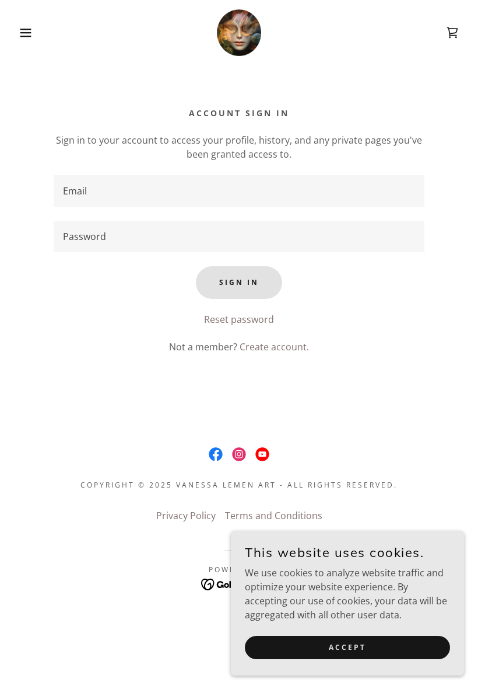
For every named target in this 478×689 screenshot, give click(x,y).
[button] (24, 32)
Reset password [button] (239, 319)
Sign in (239, 282)
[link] (239, 32)
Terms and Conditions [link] (273, 515)
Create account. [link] (274, 346)
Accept (347, 647)
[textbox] (239, 191)
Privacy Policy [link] (186, 515)
